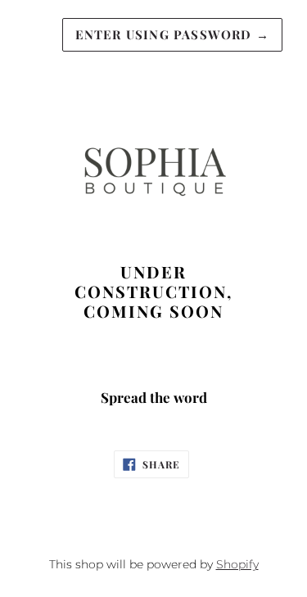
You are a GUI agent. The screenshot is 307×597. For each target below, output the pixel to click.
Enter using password (172, 34)
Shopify (237, 564)
